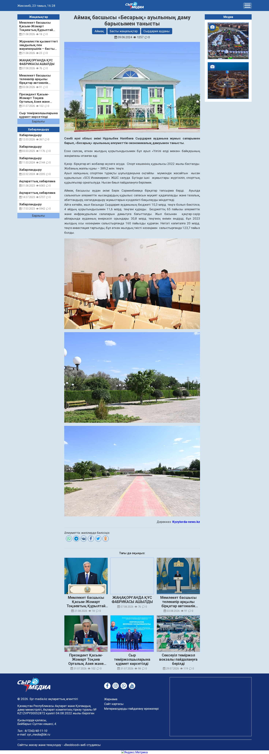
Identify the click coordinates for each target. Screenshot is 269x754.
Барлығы (38, 121)
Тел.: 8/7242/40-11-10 (32, 731)
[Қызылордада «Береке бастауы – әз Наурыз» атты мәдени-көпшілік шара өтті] (228, 40)
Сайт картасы (114, 704)
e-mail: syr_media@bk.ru (33, 734)
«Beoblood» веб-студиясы (82, 745)
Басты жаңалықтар (124, 31)
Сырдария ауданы (156, 31)
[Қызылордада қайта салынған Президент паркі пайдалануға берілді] (228, 80)
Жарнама (110, 699)
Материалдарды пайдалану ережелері (131, 708)
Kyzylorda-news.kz (186, 522)
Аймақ (99, 31)
